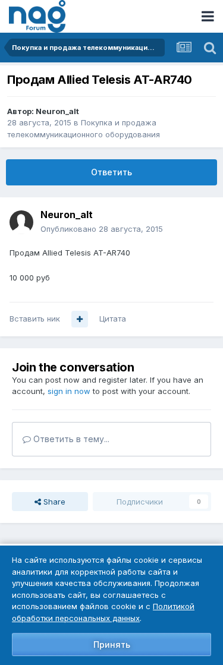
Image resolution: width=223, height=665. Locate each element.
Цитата (112, 318)
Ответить (111, 172)
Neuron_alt (57, 111)
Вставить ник (35, 318)
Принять (111, 644)
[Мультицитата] (79, 319)
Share (53, 501)
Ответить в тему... (70, 439)
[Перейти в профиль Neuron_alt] (21, 222)
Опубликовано (101, 229)
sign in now (69, 391)
